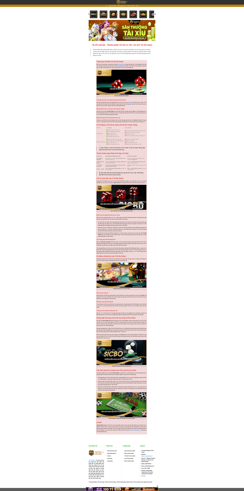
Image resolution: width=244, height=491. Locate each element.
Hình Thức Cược (112, 5)
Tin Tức (137, 5)
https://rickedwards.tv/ (146, 456)
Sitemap (143, 476)
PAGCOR (130, 102)
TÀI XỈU (106, 5)
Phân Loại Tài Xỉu (131, 5)
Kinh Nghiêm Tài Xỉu (121, 5)
